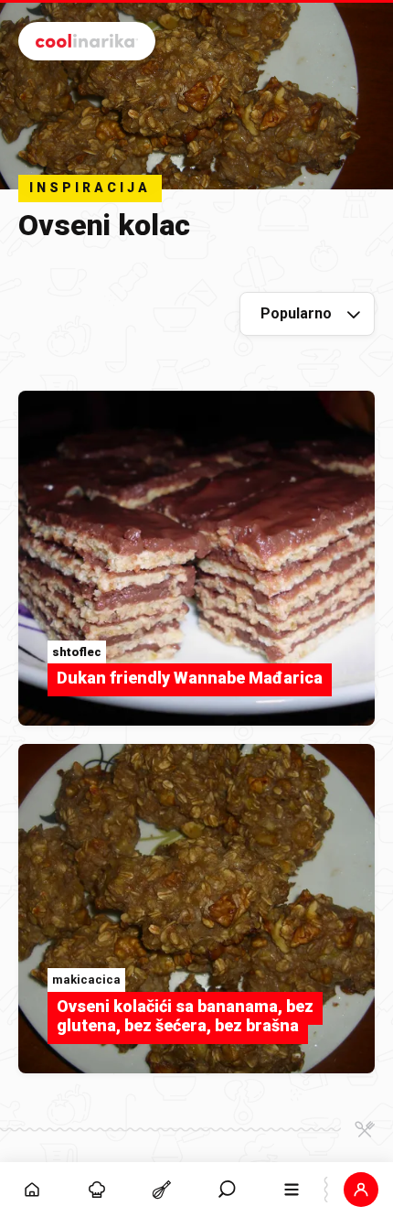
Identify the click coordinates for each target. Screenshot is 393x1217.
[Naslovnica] (32, 1189)
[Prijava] (360, 1189)
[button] (227, 1189)
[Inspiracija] (97, 1189)
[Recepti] (162, 1189)
